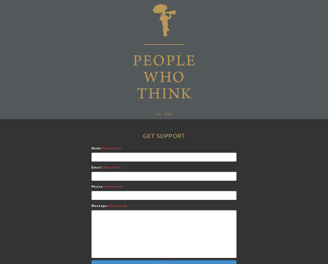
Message (109, 206)
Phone (107, 186)
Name (106, 148)
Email (106, 167)
